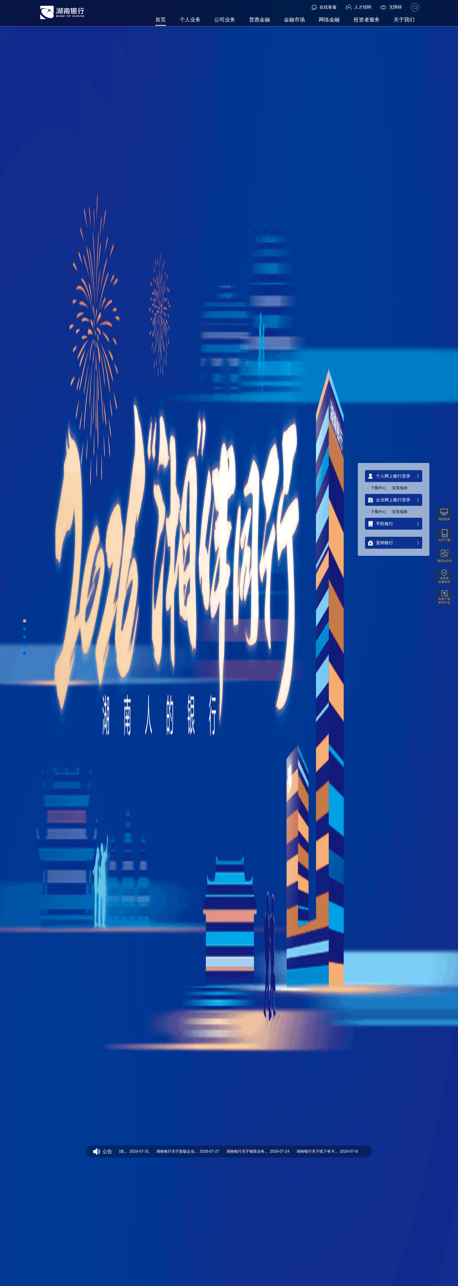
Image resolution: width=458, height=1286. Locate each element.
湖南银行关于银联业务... (227, 1151)
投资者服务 (367, 20)
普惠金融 (259, 20)
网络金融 (329, 20)
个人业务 (190, 20)
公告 (107, 1151)
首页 (160, 20)
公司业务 (224, 20)
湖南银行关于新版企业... (156, 1151)
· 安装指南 (398, 488)
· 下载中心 (377, 488)
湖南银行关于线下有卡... (297, 1151)
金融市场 (294, 20)
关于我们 (404, 20)
